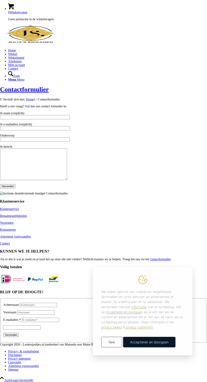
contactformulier (160, 259)
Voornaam (9, 312)
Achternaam (11, 304)
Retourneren (8, 229)
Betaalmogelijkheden (13, 216)
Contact (5, 243)
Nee (112, 342)
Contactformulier (24, 89)
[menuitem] (107, 50)
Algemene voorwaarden (15, 236)
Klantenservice (9, 209)
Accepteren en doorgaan (149, 342)
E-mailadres (12, 319)
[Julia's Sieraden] (30, 43)
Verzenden (7, 222)
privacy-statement (139, 327)
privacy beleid (111, 327)
